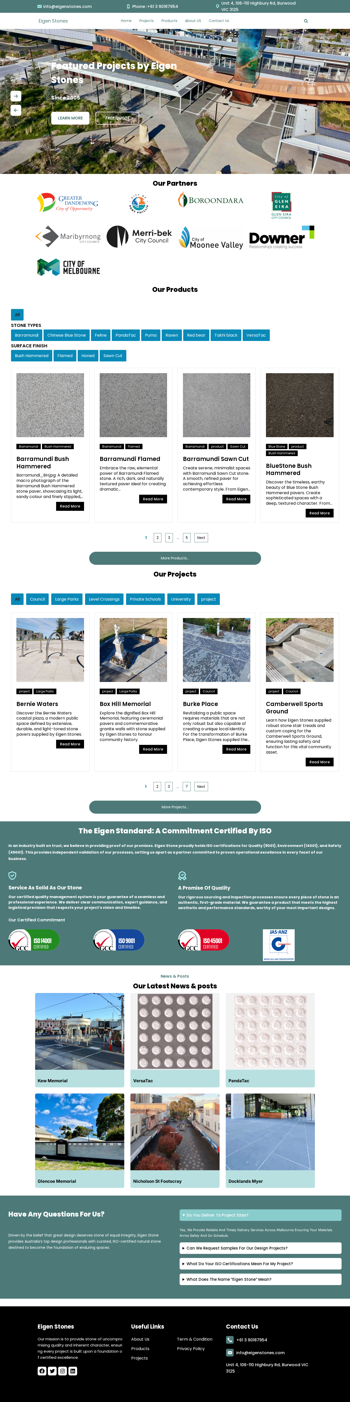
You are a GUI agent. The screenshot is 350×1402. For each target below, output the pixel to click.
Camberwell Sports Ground (294, 707)
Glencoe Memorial (57, 1181)
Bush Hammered (58, 446)
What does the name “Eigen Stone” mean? (229, 1279)
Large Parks (45, 691)
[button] (16, 94)
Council (209, 691)
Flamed (134, 446)
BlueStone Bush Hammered (289, 469)
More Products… (175, 558)
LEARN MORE (70, 118)
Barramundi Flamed (130, 459)
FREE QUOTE (117, 118)
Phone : (139, 6)
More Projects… (175, 807)
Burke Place (200, 704)
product (217, 446)
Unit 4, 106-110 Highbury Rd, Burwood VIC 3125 (258, 6)
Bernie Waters (37, 704)
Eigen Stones (53, 21)
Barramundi (28, 446)
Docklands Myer (246, 1181)
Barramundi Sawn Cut (216, 459)
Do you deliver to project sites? (217, 1215)
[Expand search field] (306, 21)
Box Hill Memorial (125, 704)
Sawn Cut (237, 446)
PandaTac (239, 1080)
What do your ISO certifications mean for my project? (240, 1263)
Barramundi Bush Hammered (42, 462)
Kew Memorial (53, 1080)
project (24, 691)
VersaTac (143, 1080)
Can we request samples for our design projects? (237, 1248)
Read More (70, 506)
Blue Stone (277, 446)
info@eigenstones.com (67, 6)
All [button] (17, 315)
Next (201, 537)
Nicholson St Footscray (157, 1181)
